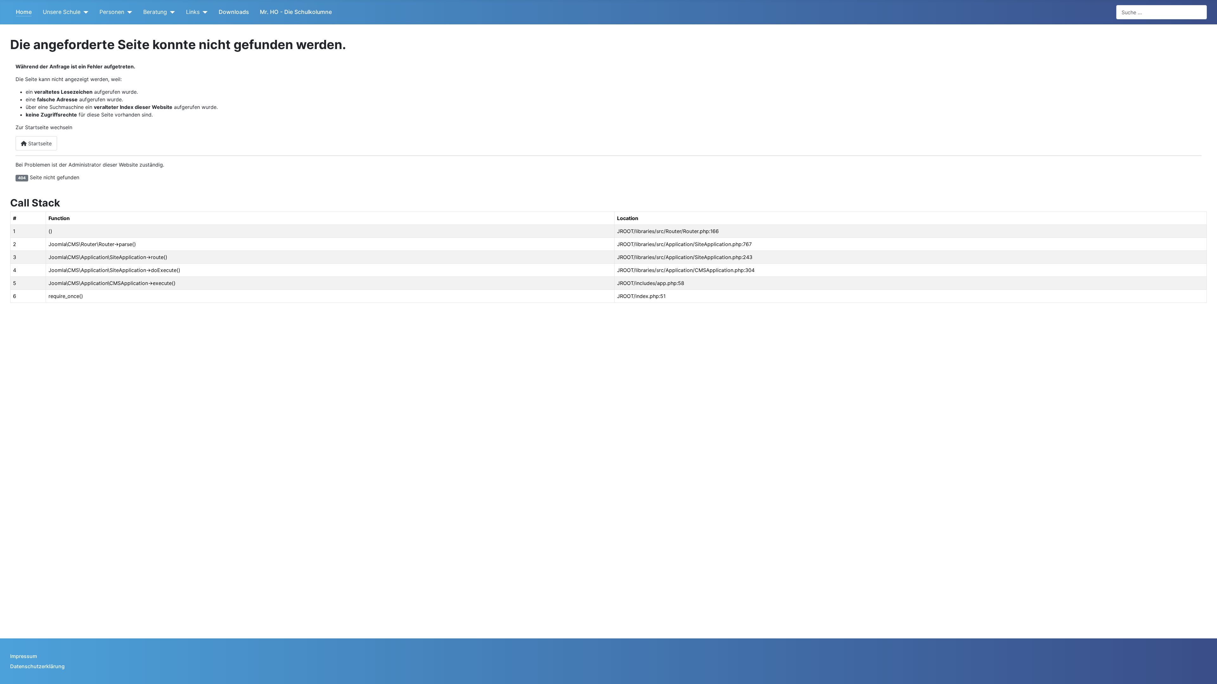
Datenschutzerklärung (37, 666)
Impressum (23, 656)
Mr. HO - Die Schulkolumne (296, 12)
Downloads (234, 12)
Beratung (155, 12)
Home (24, 12)
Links (193, 12)
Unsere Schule (61, 12)
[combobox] (1161, 12)
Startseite (39, 143)
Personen (112, 12)
